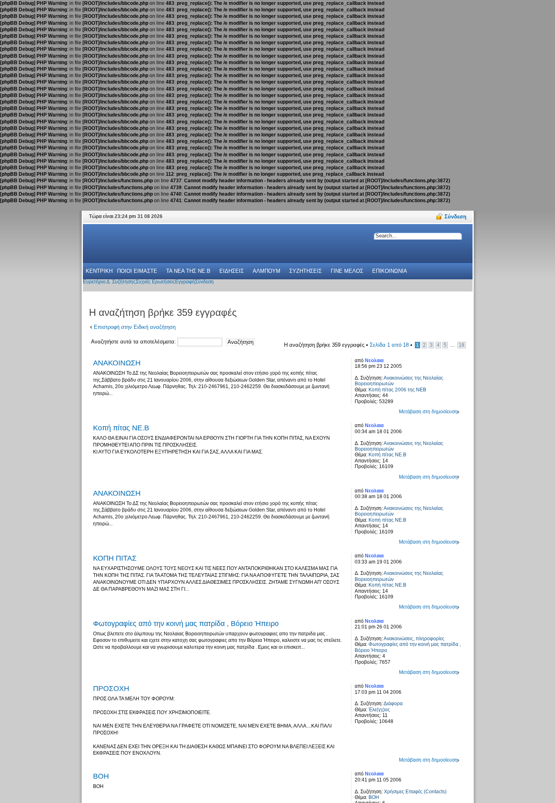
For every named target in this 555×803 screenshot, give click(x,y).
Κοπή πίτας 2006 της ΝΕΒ (397, 390)
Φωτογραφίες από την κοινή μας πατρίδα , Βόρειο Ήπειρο (186, 624)
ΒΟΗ (101, 776)
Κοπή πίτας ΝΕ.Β (121, 428)
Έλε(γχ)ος (379, 709)
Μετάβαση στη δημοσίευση (428, 411)
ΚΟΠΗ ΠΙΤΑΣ (115, 558)
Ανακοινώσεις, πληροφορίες (414, 638)
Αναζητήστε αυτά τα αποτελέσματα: (134, 342)
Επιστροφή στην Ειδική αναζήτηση (135, 327)
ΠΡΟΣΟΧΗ (111, 688)
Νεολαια (374, 360)
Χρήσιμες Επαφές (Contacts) (415, 791)
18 (461, 345)
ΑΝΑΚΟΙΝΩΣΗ (117, 363)
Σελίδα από (389, 345)
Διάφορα (393, 703)
